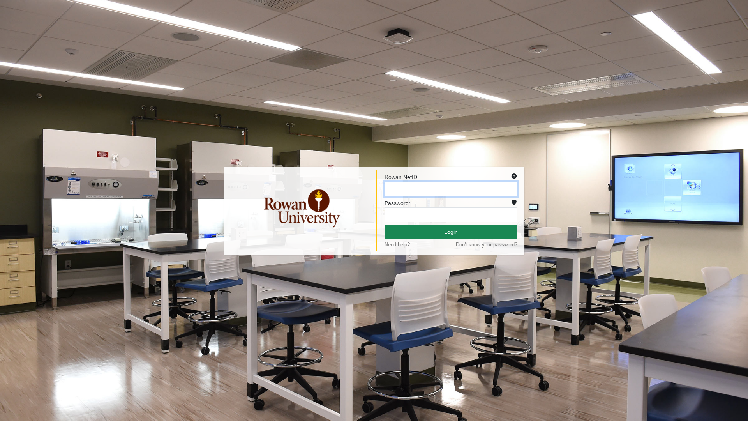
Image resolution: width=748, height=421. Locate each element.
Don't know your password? (486, 245)
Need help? (397, 245)
